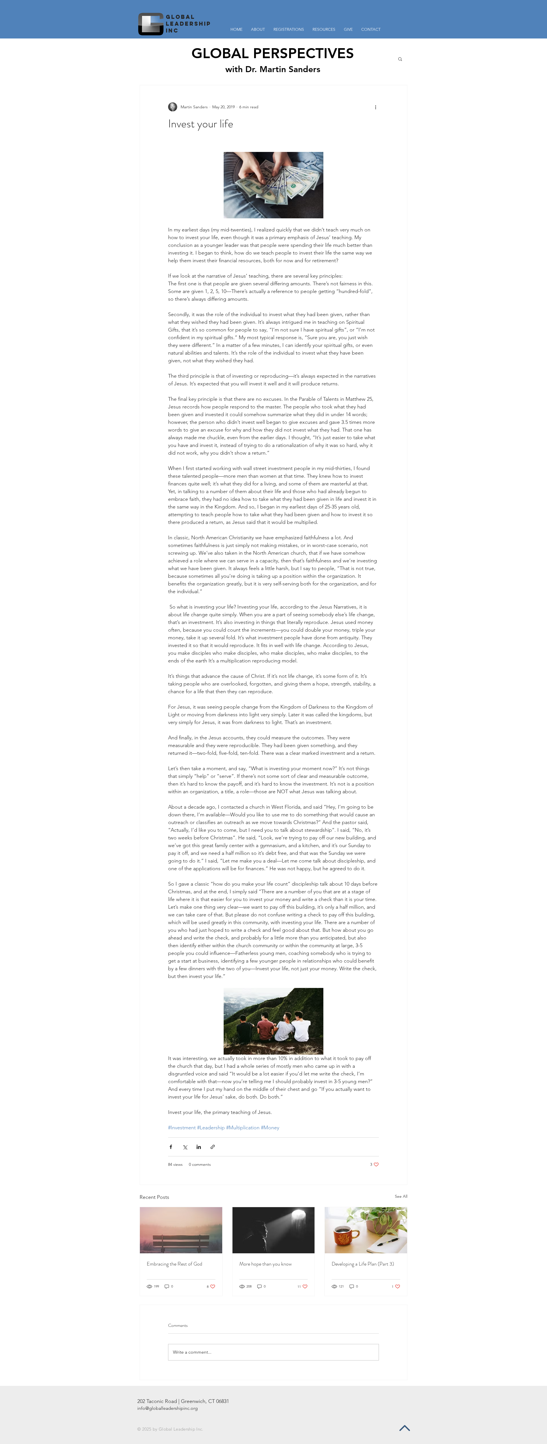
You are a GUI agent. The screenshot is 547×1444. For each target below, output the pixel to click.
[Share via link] (212, 1147)
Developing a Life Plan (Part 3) (363, 1264)
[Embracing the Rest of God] (181, 1230)
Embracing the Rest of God (174, 1264)
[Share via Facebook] (171, 1147)
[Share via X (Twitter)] (184, 1147)
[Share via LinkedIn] (198, 1147)
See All (401, 1196)
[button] (324, 29)
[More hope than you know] (273, 1230)
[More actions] (375, 106)
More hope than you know (265, 1264)
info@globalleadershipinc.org (167, 1408)
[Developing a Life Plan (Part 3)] (366, 1230)
